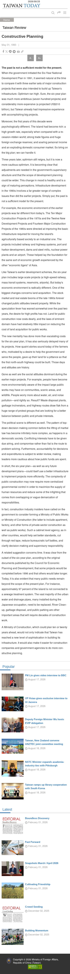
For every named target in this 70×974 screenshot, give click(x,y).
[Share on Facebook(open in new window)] (3, 51)
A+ (39, 58)
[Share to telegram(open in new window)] (14, 51)
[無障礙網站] (35, 966)
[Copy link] (22, 51)
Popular (8, 667)
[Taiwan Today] (21, 5)
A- (30, 58)
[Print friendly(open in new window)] (18, 51)
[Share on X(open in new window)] (6, 51)
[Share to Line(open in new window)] (10, 51)
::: (3, 1)
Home (6, 19)
